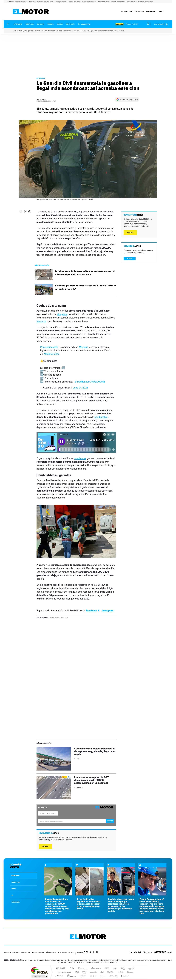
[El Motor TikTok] (93, 952)
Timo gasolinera (60, 2)
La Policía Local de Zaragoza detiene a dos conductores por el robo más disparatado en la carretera (85, 273)
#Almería (83, 346)
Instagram (107, 610)
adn (122, 968)
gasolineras (80, 458)
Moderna (71, 975)
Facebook (91, 610)
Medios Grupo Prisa (39, 976)
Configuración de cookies (36, 952)
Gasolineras (54, 617)
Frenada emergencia (118, 2)
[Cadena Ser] (161, 12)
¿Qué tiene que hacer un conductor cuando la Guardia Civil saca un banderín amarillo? (85, 287)
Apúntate (46, 846)
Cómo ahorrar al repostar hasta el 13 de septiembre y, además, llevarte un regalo (95, 751)
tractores (41, 321)
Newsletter (85, 24)
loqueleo (113, 975)
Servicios (119, 24)
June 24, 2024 (80, 387)
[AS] (131, 12)
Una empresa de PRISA (39, 970)
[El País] (124, 12)
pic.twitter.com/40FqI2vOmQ (90, 381)
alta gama (62, 314)
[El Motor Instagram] (90, 952)
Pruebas (51, 24)
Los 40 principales (72, 968)
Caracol (130, 968)
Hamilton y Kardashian (145, 2)
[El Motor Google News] (97, 952)
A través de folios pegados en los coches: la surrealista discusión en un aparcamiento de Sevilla (88, 904)
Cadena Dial (102, 972)
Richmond (59, 975)
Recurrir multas (103, 2)
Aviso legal (7, 952)
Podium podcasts (83, 975)
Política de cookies (51, 952)
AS (12, 895)
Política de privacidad (19, 952)
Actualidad (18, 24)
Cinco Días (93, 972)
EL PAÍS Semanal (111, 972)
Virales (60, 24)
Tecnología (70, 24)
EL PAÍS (13, 889)
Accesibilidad (62, 952)
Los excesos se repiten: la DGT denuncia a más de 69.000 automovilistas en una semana (91, 780)
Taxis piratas (131, 2)
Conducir (40, 24)
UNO (77, 972)
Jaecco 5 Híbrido (74, 2)
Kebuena (128, 972)
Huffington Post (63, 972)
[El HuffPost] (151, 12)
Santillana (83, 968)
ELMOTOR (15, 875)
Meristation (125, 975)
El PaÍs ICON (93, 975)
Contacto (71, 952)
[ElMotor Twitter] (87, 952)
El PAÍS (60, 968)
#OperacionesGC (49, 346)
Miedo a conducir (21, 2)
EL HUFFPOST (15, 882)
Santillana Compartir (96, 968)
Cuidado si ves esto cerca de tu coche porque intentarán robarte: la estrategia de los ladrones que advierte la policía (121, 905)
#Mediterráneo (52, 353)
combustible (101, 416)
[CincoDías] (139, 12)
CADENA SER (15, 902)
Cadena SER (106, 968)
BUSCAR (129, 258)
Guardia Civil (63, 617)
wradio (84, 972)
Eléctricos (30, 24)
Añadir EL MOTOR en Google (129, 99)
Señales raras (48, 2)
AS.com (114, 968)
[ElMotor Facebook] (84, 952)
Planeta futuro (120, 972)
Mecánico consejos (35, 2)
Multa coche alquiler (89, 2)
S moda (103, 975)
